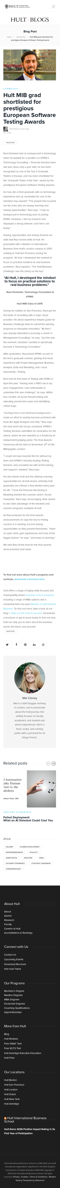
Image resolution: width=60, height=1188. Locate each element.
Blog (6, 1034)
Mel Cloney (14, 129)
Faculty (8, 924)
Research (9, 920)
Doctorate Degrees (14, 1004)
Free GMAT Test (13, 1043)
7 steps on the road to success (25, 613)
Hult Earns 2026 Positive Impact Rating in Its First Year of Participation (29, 1131)
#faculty (34, 852)
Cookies (24, 1177)
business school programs (40, 595)
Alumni (8, 916)
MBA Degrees (11, 999)
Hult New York (12, 1099)
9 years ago (24, 129)
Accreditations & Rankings (18, 933)
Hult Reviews (11, 1039)
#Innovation (11, 858)
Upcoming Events (13, 959)
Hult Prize (9, 1058)
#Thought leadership (41, 863)
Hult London (11, 1089)
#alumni (9, 847)
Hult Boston (10, 1080)
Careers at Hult (12, 928)
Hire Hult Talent (12, 969)
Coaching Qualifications (17, 1008)
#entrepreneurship (14, 852)
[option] (30, 796)
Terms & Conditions (39, 1177)
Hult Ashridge (11, 1104)
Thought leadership (17, 812)
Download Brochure (15, 964)
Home (9, 37)
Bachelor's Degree (14, 991)
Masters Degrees (13, 995)
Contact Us (10, 955)
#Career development (30, 847)
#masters (10, 143)
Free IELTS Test (12, 1048)
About (7, 911)
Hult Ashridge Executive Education (22, 1053)
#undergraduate (13, 869)
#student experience (15, 863)
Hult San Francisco (14, 1085)
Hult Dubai (10, 1094)
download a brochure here (29, 579)
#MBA (41, 858)
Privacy (16, 1177)
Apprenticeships (13, 1012)
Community (20, 37)
